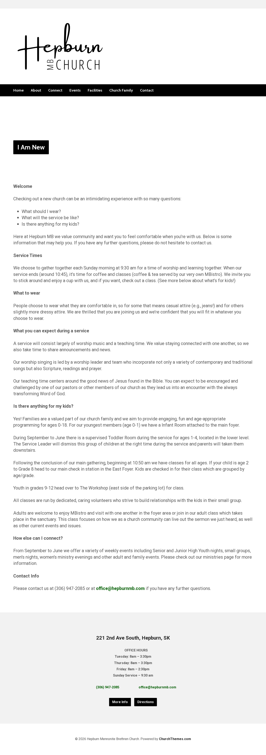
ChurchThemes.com (175, 739)
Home (18, 90)
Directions (145, 702)
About (36, 90)
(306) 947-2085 (107, 687)
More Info (120, 702)
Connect (55, 90)
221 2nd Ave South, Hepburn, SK (133, 638)
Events (75, 90)
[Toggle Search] (14, 4)
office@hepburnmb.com (120, 588)
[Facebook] (244, 90)
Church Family (121, 90)
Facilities (95, 90)
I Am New (31, 147)
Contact (147, 90)
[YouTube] (251, 90)
